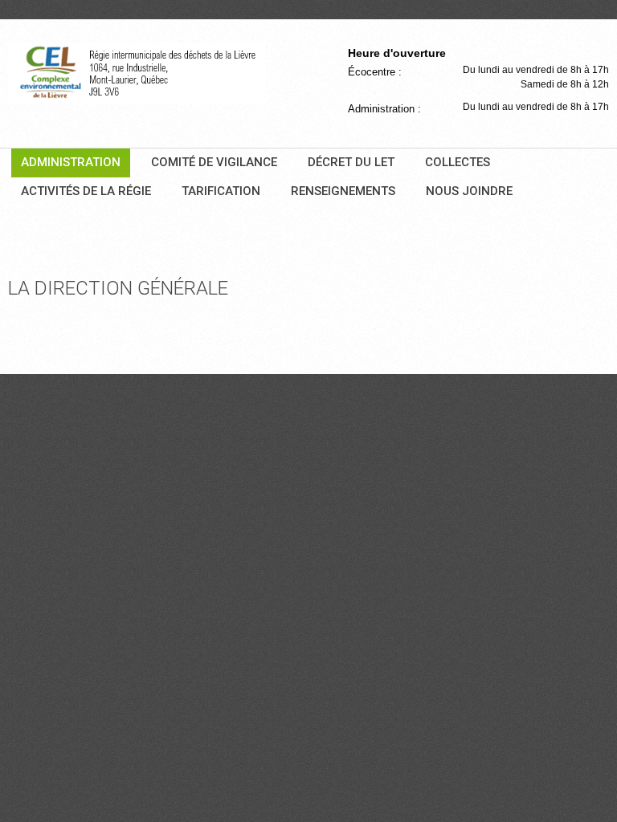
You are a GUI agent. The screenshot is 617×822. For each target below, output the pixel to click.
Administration (71, 162)
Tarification (221, 191)
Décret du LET (351, 162)
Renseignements (343, 191)
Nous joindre (469, 191)
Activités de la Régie (86, 191)
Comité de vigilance (214, 162)
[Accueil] (136, 73)
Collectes (457, 162)
